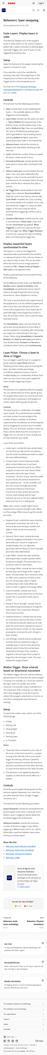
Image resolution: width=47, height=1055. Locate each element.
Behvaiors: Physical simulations (19, 854)
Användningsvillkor (9, 1048)
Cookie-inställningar (21, 1048)
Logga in (41, 3)
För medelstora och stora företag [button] (15, 1009)
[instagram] (9, 1041)
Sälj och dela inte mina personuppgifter (15, 1051)
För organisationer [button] (10, 1014)
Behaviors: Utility (13, 857)
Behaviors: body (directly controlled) (21, 846)
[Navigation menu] (3, 3)
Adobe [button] (6, 1024)
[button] (33, 3)
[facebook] (5, 1041)
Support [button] (6, 1019)
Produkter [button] (7, 1029)
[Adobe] (11, 3)
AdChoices (32, 1051)
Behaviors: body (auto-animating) (20, 850)
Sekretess (33, 1045)
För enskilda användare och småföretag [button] (17, 1004)
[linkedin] (17, 1041)
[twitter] (13, 1041)
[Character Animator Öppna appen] (44, 10)
